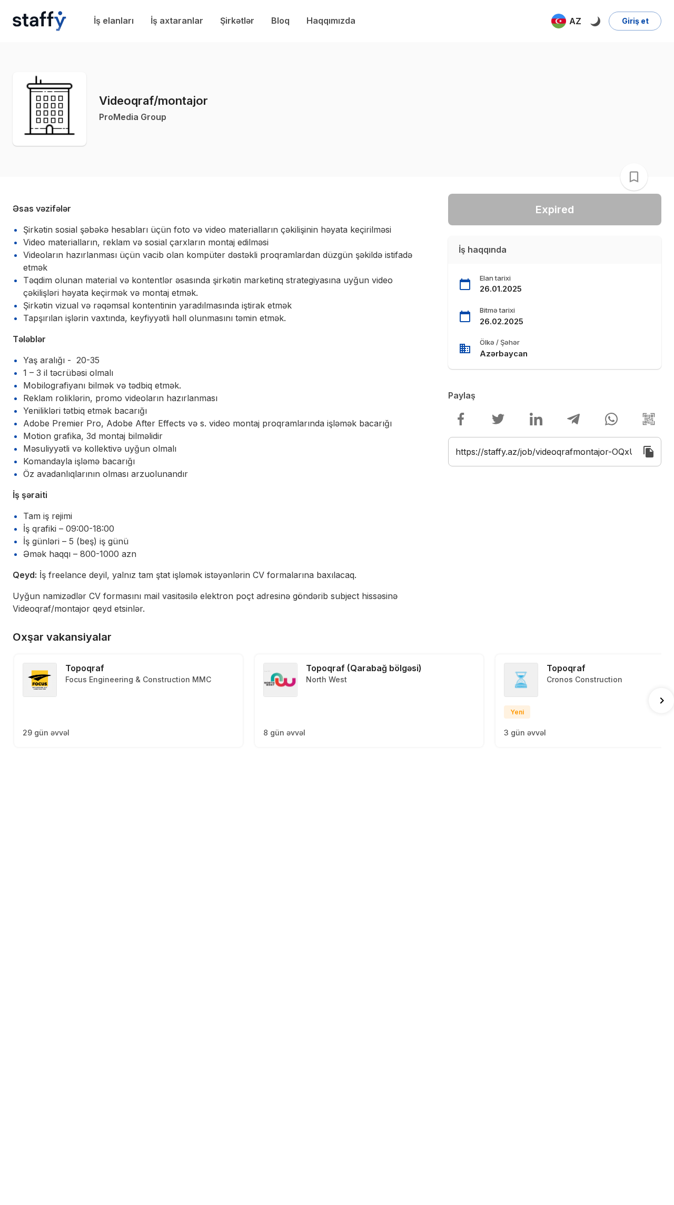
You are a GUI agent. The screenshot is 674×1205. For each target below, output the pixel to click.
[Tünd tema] (595, 21)
